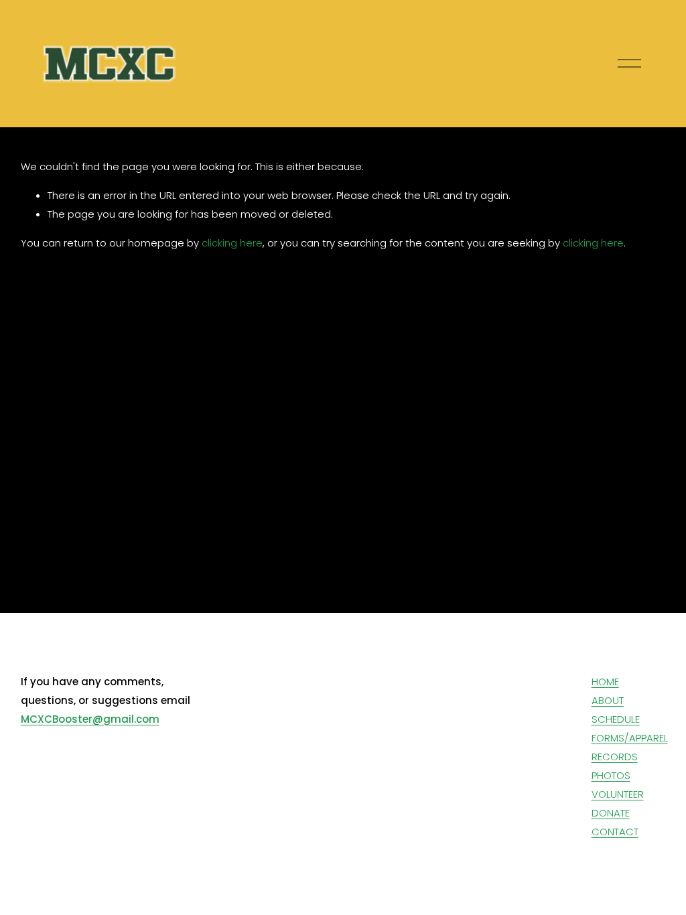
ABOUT (608, 700)
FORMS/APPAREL (630, 738)
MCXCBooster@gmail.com (90, 719)
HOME (605, 682)
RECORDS (615, 757)
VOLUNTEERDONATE (618, 803)
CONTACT (615, 832)
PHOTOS (611, 775)
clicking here (232, 243)
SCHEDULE (616, 719)
